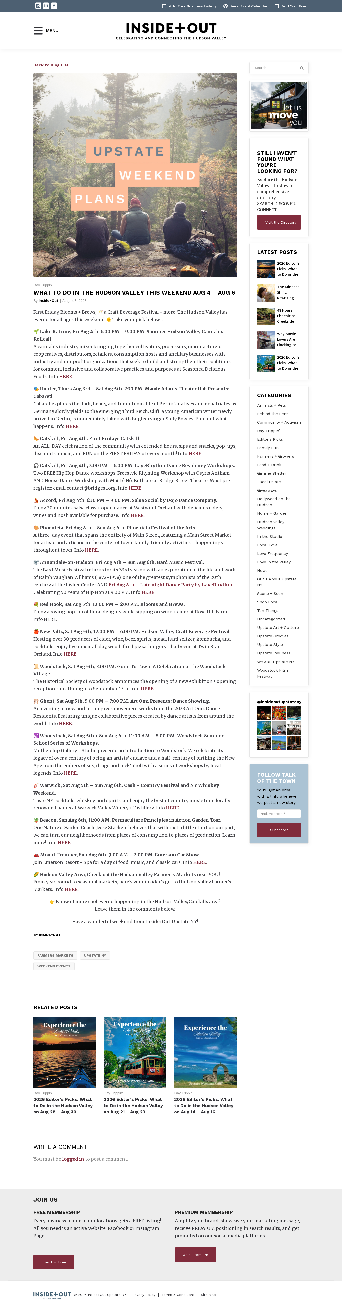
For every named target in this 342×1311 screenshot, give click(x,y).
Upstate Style (270, 644)
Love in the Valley (274, 562)
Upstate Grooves (273, 636)
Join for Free (54, 1262)
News (262, 570)
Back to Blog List (51, 65)
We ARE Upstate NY (275, 661)
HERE (65, 376)
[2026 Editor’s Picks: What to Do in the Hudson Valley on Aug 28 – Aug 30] (64, 1086)
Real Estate (270, 481)
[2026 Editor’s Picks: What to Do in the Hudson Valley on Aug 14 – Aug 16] (205, 1086)
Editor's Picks (270, 439)
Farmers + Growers (275, 456)
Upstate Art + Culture (278, 627)
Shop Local (268, 602)
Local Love (267, 545)
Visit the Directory (280, 222)
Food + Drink (269, 464)
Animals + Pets (271, 405)
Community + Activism (279, 422)
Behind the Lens (272, 413)
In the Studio (269, 536)
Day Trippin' (43, 285)
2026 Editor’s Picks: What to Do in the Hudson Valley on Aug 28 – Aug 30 (63, 1105)
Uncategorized (271, 619)
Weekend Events (54, 966)
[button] (264, 713)
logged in (73, 1159)
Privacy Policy (143, 1295)
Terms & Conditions (178, 1295)
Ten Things (267, 610)
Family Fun (268, 447)
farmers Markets (55, 955)
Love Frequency (272, 553)
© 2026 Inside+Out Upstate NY (100, 1295)
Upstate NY (95, 955)
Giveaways (267, 490)
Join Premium (195, 1255)
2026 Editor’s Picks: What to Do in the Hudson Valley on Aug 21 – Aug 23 (133, 1105)
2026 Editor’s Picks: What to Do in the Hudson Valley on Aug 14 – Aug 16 (203, 1105)
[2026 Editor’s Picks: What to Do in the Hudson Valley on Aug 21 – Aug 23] (135, 1086)
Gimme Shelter (271, 473)
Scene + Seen (270, 593)
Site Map (208, 1295)
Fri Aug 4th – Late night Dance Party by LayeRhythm (170, 585)
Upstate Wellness (273, 653)
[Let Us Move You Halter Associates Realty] (279, 105)
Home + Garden (272, 513)
